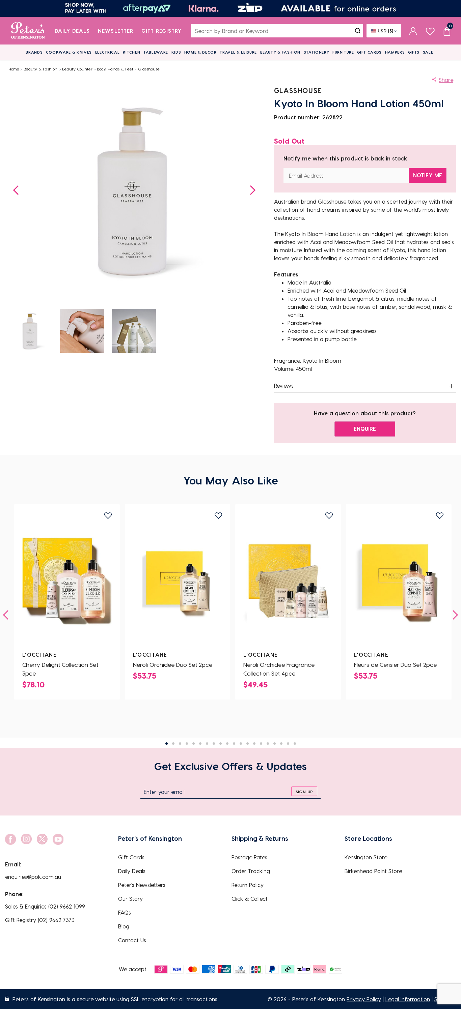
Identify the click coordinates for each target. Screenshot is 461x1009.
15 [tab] (261, 743)
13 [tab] (247, 743)
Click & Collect (250, 898)
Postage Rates (249, 857)
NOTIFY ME (427, 175)
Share (446, 80)
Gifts (413, 52)
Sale (428, 52)
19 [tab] (288, 743)
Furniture (343, 52)
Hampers (395, 52)
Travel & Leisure (238, 52)
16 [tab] (268, 743)
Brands (34, 52)
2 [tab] (173, 743)
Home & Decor (200, 52)
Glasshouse (149, 68)
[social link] (10, 839)
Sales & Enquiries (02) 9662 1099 (45, 906)
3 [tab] (180, 743)
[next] (453, 615)
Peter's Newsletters (141, 885)
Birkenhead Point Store (373, 871)
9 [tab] (220, 743)
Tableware (155, 52)
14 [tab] (254, 743)
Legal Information (407, 999)
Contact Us (132, 940)
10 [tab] (227, 743)
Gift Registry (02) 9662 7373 (40, 920)
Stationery (316, 52)
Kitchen (131, 52)
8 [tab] (214, 743)
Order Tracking (251, 871)
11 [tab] (234, 743)
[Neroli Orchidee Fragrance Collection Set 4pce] (288, 581)
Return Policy (248, 885)
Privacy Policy (364, 999)
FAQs (124, 912)
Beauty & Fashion (280, 52)
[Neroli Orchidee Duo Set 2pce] (177, 581)
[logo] (27, 31)
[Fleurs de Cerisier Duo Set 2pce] (398, 581)
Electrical (107, 52)
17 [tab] (274, 743)
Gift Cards (369, 52)
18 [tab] (281, 743)
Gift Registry (161, 31)
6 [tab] (200, 743)
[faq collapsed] (451, 386)
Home (13, 68)
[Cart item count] (447, 31)
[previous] (7, 615)
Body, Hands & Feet (115, 68)
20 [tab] (295, 743)
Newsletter (115, 31)
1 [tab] (166, 743)
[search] (357, 30)
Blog (123, 926)
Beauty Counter (77, 68)
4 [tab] (187, 743)
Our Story (130, 898)
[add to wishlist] (108, 515)
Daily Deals (72, 31)
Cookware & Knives (69, 52)
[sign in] (413, 30)
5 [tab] (193, 743)
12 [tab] (241, 743)
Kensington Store (366, 857)
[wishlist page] (430, 30)
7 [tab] (207, 743)
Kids (176, 52)
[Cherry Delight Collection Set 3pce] (67, 581)
